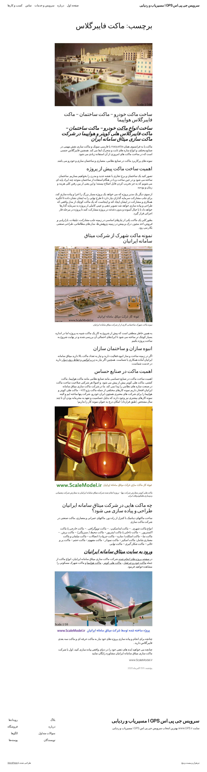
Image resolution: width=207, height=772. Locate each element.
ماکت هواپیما (94, 563)
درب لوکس (88, 359)
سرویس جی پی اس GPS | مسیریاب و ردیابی (169, 5)
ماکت (122, 128)
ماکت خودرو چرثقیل (135, 563)
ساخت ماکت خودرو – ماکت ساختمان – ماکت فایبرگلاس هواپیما (108, 116)
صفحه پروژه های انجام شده (134, 559)
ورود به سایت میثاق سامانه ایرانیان (118, 551)
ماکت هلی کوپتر (112, 563)
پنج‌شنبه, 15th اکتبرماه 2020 (140, 668)
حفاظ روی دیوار (71, 359)
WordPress (13, 762)
